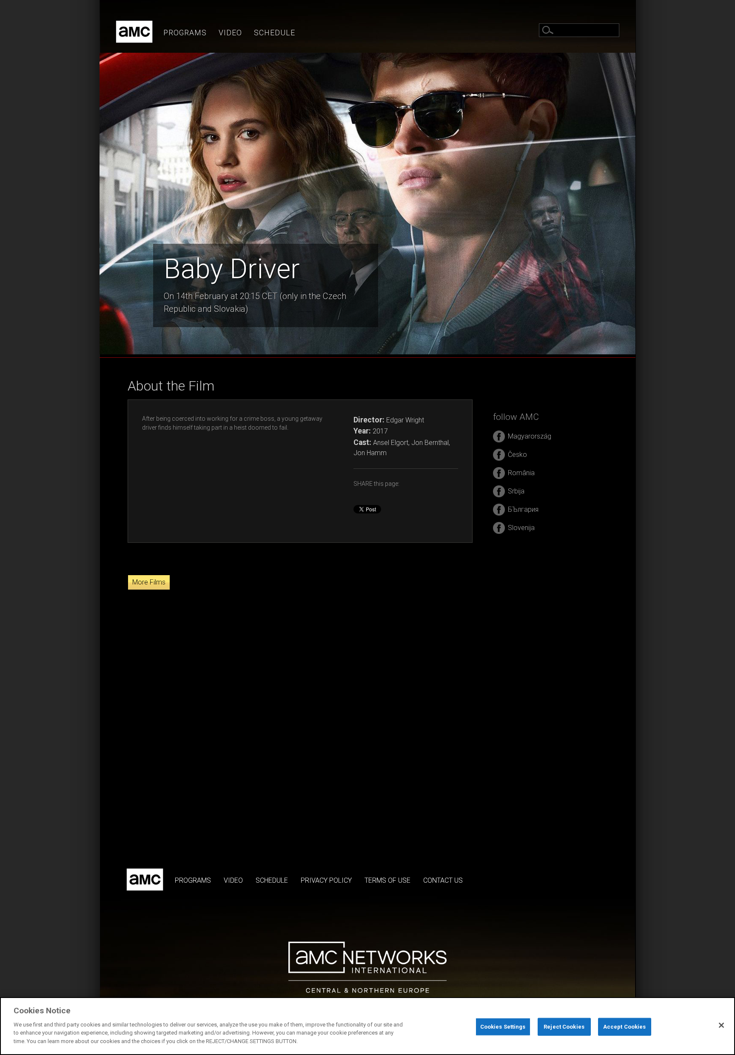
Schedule (274, 33)
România (521, 473)
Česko (517, 455)
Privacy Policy (326, 880)
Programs (185, 33)
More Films (148, 582)
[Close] (721, 1025)
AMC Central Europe (134, 31)
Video (230, 33)
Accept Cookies (624, 1026)
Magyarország (529, 436)
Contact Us (443, 880)
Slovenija (521, 528)
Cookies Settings (503, 1026)
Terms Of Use (387, 880)
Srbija (516, 491)
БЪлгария (523, 509)
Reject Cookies (564, 1026)
